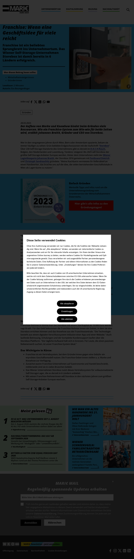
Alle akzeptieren (67, 304)
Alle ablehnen (67, 319)
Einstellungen (67, 312)
